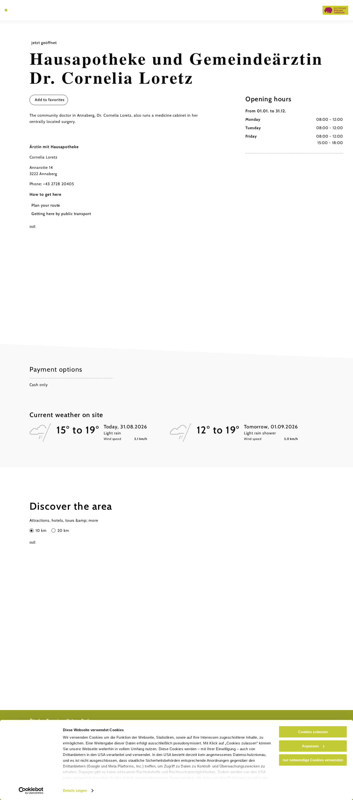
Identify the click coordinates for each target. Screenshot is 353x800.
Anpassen (310, 746)
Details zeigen (75, 790)
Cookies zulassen (313, 732)
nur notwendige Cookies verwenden (313, 760)
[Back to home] (335, 10)
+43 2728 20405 (58, 184)
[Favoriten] (17, 10)
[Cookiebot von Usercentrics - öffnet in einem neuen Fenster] (31, 790)
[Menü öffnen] (6, 10)
